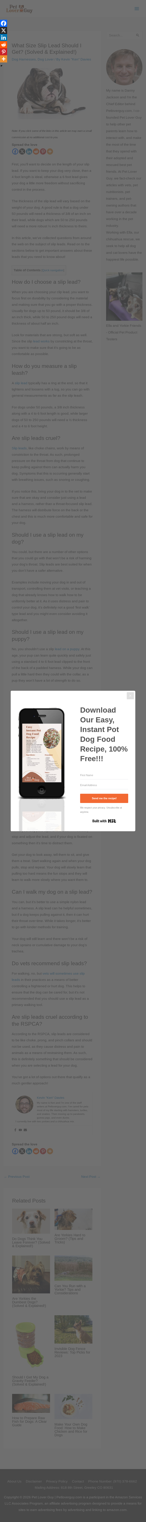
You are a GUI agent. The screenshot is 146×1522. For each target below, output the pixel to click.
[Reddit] (3, 44)
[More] (3, 58)
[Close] (130, 695)
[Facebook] (3, 23)
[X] (3, 30)
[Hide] (1, 65)
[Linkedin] (3, 37)
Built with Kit (104, 821)
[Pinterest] (3, 51)
